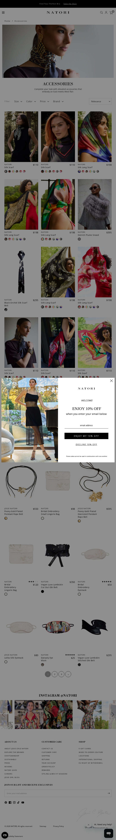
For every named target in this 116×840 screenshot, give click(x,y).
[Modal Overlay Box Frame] (58, 420)
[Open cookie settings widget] (4, 835)
